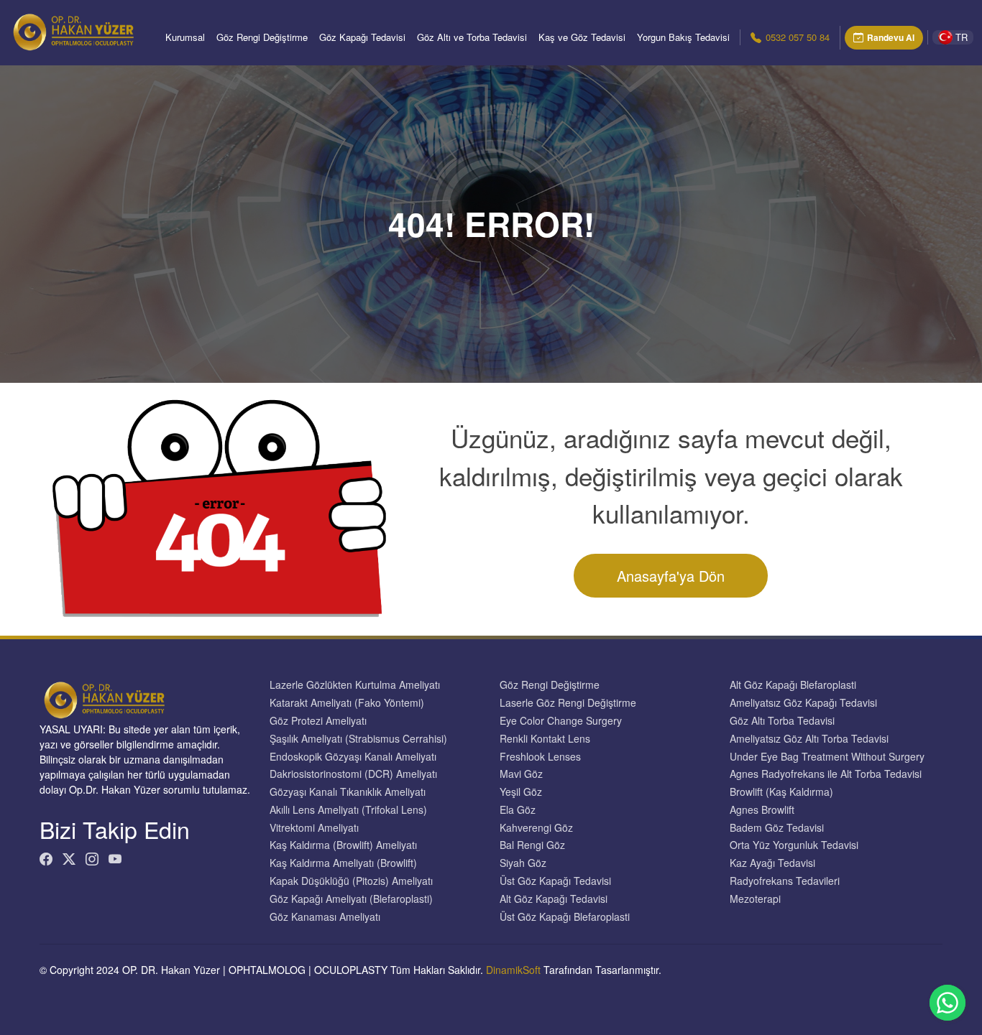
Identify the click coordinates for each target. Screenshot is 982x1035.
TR (961, 37)
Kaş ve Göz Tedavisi (581, 37)
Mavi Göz (521, 774)
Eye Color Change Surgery (561, 721)
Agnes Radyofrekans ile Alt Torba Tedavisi (826, 774)
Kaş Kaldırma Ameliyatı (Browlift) (343, 863)
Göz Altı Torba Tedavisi (782, 721)
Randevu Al (890, 37)
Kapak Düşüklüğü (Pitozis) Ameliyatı (351, 881)
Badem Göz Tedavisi (777, 828)
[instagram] (92, 858)
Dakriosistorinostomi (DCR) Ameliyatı (353, 774)
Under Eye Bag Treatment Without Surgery (827, 757)
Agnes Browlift (762, 810)
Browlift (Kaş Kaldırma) (781, 792)
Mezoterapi (755, 899)
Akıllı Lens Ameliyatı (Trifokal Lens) (348, 810)
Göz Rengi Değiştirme (262, 37)
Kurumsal (185, 37)
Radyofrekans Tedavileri (785, 881)
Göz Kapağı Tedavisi (362, 37)
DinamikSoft (513, 969)
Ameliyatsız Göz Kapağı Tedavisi (803, 703)
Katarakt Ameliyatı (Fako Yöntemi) (347, 703)
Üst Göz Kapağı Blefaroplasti (565, 917)
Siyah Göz (523, 863)
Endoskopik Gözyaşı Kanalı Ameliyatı (353, 757)
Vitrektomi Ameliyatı (314, 828)
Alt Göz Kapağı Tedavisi (553, 899)
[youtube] (115, 858)
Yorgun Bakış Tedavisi (683, 37)
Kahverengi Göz (536, 828)
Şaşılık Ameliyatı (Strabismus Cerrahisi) (358, 739)
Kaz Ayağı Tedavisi (772, 863)
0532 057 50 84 (798, 37)
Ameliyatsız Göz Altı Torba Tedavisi (809, 739)
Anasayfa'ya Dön (671, 575)
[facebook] (46, 858)
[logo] (73, 32)
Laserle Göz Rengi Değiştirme (568, 703)
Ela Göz (518, 810)
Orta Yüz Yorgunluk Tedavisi (794, 845)
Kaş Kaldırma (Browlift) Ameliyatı (343, 845)
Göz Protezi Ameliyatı (318, 721)
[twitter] (69, 858)
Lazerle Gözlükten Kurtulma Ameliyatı (355, 685)
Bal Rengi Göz (532, 845)
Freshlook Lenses (540, 757)
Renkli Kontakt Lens (545, 739)
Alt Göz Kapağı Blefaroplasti (793, 685)
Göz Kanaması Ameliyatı (325, 917)
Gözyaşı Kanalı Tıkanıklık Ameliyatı (348, 792)
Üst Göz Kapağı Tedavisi (555, 881)
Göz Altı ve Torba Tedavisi (472, 37)
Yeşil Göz (521, 792)
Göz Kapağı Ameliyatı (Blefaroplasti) (351, 899)
